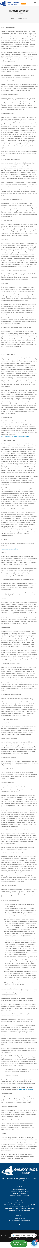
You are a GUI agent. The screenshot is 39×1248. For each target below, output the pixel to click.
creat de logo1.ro (28, 1238)
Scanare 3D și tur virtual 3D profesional (19, 1210)
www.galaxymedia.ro (10, 1097)
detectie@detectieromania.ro (22, 1220)
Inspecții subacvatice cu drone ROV (19, 1195)
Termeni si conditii (6, 1236)
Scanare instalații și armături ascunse (20, 1206)
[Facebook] (19, 1224)
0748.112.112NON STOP (20, 1243)
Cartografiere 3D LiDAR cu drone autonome (19, 1203)
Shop (20, 1238)
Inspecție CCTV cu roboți (19, 1193)
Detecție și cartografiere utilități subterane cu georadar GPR (19, 1205)
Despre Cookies (33, 1236)
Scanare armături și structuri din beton (19, 1191)
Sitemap (15, 1238)
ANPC (9, 1238)
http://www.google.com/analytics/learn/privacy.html (15, 436)
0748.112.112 (22, 1218)
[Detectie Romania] (9, 3)
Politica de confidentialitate (20, 1236)
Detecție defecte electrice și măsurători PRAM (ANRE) (19, 1208)
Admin (23, 3)
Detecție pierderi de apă (19, 1189)
